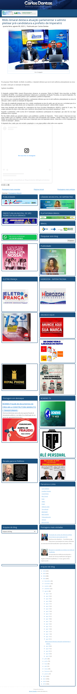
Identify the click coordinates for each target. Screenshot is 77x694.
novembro (47, 583)
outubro (46, 586)
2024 (44, 576)
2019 (44, 684)
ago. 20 (48, 616)
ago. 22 (48, 611)
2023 (44, 578)
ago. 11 (48, 634)
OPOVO (44, 520)
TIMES (43, 501)
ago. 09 (48, 639)
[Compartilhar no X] (6, 185)
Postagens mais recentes (11, 189)
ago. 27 (48, 604)
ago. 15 (48, 626)
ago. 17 (48, 621)
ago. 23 (48, 609)
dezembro (47, 581)
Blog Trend (45, 496)
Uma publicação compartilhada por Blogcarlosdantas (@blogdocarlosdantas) (26, 180)
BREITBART (45, 512)
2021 (44, 679)
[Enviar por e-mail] (2, 185)
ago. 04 (48, 654)
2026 (44, 571)
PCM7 (43, 504)
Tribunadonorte (46, 517)
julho (46, 659)
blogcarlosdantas (38, 689)
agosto (46, 591)
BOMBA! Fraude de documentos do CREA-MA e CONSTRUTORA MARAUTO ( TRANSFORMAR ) (19, 407)
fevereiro (47, 671)
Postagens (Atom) (14, 193)
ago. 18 (48, 619)
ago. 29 (48, 599)
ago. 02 (48, 656)
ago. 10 (48, 636)
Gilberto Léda (45, 507)
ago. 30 (48, 596)
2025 (44, 573)
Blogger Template (33, 691)
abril (45, 666)
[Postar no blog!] (4, 185)
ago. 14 (48, 629)
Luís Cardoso (45, 488)
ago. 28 (48, 601)
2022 (44, 676)
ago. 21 (48, 614)
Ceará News (45, 494)
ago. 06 (48, 651)
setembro (47, 588)
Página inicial (39, 189)
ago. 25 (48, 606)
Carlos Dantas (43, 26)
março (46, 669)
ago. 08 (48, 646)
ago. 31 (48, 593)
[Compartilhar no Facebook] (8, 185)
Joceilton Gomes (46, 491)
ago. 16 (48, 624)
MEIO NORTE (45, 514)
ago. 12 (48, 631)
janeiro (46, 674)
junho (46, 661)
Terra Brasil (45, 509)
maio (46, 664)
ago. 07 (48, 648)
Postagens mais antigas (66, 189)
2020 (44, 681)
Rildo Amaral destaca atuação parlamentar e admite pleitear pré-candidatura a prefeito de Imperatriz (34, 21)
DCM (43, 499)
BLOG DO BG (45, 522)
